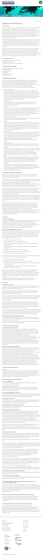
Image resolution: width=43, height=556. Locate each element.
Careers (25, 531)
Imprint (6, 538)
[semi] (18, 538)
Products (25, 523)
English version (38, 21)
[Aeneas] (18, 540)
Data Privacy (7, 540)
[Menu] (40, 2)
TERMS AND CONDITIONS (7, 543)
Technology (25, 527)
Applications (26, 525)
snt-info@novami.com (6, 530)
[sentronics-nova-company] (8, 4)
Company (25, 529)
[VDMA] (18, 544)
